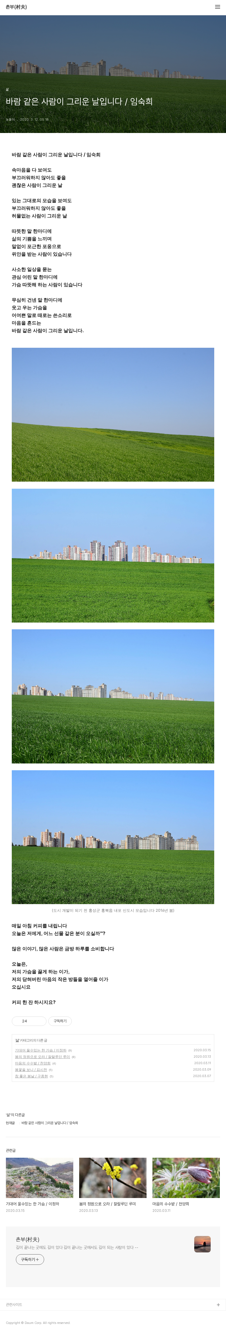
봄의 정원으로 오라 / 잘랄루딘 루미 (42, 1056)
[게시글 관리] (40, 1021)
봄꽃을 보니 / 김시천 (31, 1069)
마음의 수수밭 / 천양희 (33, 1063)
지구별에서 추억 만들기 (23, 1324)
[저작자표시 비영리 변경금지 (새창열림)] (80, 1021)
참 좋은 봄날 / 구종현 (31, 1076)
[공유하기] (32, 1021)
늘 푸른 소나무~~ (19, 1314)
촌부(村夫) (16, 7)
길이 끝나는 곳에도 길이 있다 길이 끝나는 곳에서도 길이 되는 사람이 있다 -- (77, 1247)
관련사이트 (14, 1304)
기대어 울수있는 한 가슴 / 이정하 (41, 1050)
